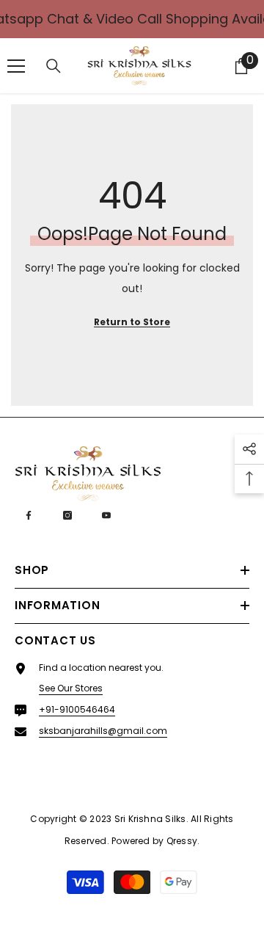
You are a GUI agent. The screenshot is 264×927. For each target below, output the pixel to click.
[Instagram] (67, 515)
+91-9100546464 (77, 709)
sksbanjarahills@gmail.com (103, 730)
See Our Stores (71, 688)
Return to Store (132, 322)
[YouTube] (106, 515)
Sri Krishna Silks (150, 819)
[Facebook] (29, 515)
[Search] (53, 66)
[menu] (16, 66)
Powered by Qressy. (155, 841)
